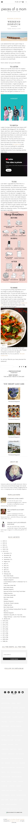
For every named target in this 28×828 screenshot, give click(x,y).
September (7, 559)
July (5, 563)
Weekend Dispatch (14, 18)
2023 (4, 543)
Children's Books (6, 717)
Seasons (9, 781)
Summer (19, 785)
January (6, 618)
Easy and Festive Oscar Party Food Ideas (14, 591)
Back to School (5, 703)
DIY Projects (19, 721)
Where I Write (14, 799)
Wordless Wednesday (11, 804)
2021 (4, 547)
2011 (4, 635)
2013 (4, 631)
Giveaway (3, 744)
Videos (13, 795)
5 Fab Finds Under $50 (10, 585)
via (5, 345)
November (7, 555)
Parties (3, 772)
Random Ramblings (17, 776)
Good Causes (4, 749)
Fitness (3, 735)
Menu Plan (15, 763)
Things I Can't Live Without (9, 790)
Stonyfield (12, 785)
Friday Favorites (8, 605)
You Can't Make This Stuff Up (9, 808)
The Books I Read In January (11, 603)
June (5, 565)
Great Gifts (13, 749)
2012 (4, 633)
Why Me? (21, 799)
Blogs (14, 712)
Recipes (3, 781)
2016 (4, 625)
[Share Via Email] (25, 366)
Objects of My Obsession (8, 767)
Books (19, 712)
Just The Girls (20, 753)
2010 (4, 637)
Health (20, 749)
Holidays (3, 753)
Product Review (5, 776)
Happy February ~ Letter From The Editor (15, 616)
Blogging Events (6, 712)
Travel (20, 790)
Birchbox (15, 707)
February (6, 573)
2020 (4, 549)
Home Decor (11, 753)
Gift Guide (18, 740)
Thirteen (6, 599)
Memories (7, 763)
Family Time (14, 730)
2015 (4, 627)
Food (8, 735)
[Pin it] (23, 366)
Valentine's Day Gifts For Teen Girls (13, 614)
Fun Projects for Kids (7, 740)
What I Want (4, 799)
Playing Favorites (8, 593)
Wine (2, 804)
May (5, 567)
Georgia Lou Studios (15, 821)
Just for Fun (4, 758)
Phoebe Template (20, 819)
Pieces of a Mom (11, 819)
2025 (4, 541)
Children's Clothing (18, 717)
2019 (4, 551)
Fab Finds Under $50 (16, 726)
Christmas (4, 721)
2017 (4, 623)
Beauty (19, 703)
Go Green (10, 744)
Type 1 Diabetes (5, 795)
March (5, 571)
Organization (20, 767)
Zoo (20, 808)
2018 (4, 620)
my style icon (17, 144)
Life (2, 763)
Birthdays (22, 707)
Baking (13, 703)
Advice (3, 698)
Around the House (12, 698)
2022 (4, 545)
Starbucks (4, 785)
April (5, 569)
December (7, 553)
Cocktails (11, 721)
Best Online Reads (8, 575)
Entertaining (5, 726)
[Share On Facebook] (21, 366)
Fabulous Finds (5, 730)
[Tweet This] (19, 366)
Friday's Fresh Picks (17, 735)
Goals (16, 744)
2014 (4, 629)
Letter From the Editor (16, 758)
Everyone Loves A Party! (15, 498)
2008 (4, 641)
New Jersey (22, 763)
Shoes (14, 781)
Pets (8, 772)
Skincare (20, 781)
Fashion (22, 730)
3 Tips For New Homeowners (11, 577)
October (6, 557)
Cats (23, 712)
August (6, 561)
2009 (4, 639)
